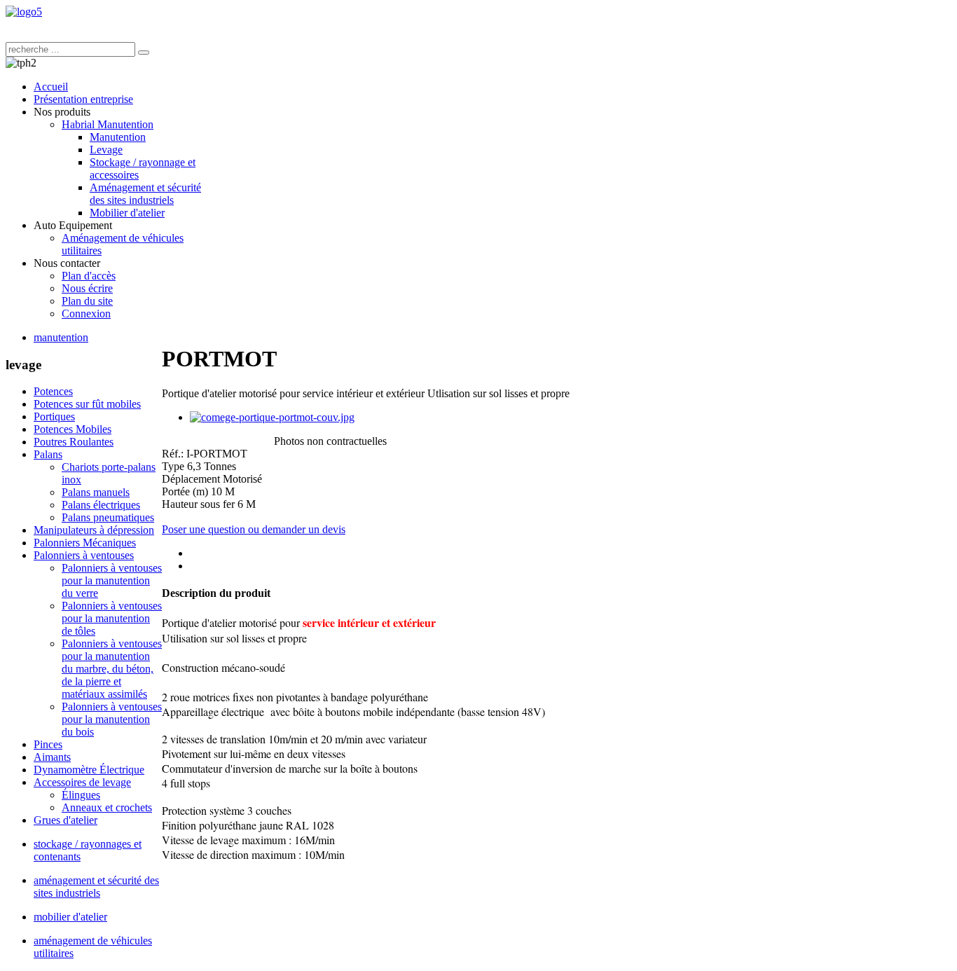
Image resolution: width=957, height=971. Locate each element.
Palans (48, 454)
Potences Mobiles (72, 429)
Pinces (48, 744)
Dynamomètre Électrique (89, 770)
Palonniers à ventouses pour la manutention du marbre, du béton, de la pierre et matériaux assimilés (112, 669)
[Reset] (143, 52)
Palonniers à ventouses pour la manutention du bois (112, 719)
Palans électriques (101, 505)
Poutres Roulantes (73, 442)
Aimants (52, 757)
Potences (53, 391)
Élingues (81, 795)
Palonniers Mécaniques (85, 543)
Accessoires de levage (82, 782)
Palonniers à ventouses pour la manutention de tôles (112, 618)
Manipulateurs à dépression (94, 530)
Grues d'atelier (65, 820)
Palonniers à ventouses (84, 555)
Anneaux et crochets (107, 807)
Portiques (54, 416)
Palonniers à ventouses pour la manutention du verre (112, 580)
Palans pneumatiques (108, 517)
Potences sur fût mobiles (87, 404)
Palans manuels (96, 492)
